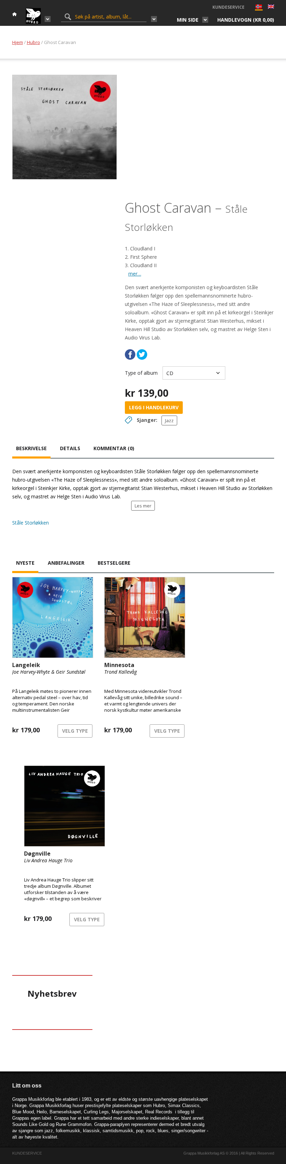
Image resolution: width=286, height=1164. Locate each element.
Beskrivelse (31, 448)
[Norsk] (259, 8)
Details (70, 448)
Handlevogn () (245, 19)
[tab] (31, 449)
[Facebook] (130, 354)
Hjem (17, 42)
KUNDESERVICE (228, 7)
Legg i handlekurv (154, 407)
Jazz (169, 420)
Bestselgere (114, 562)
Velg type (75, 730)
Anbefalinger (66, 562)
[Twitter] (142, 354)
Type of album (141, 372)
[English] (271, 7)
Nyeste (25, 562)
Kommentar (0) (113, 448)
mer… (134, 273)
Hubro (33, 42)
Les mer (143, 506)
